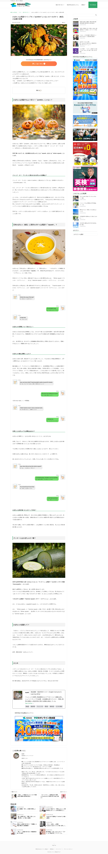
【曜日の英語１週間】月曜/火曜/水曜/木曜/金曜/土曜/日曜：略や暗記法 (88, 22)
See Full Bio (28, 703)
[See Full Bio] (33, 703)
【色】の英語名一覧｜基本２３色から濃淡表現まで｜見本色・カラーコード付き (88, 29)
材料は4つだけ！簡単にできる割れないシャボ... (88, 211)
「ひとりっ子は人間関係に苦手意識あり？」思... (88, 204)
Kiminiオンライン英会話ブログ (54, 851)
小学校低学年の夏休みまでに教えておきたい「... (88, 218)
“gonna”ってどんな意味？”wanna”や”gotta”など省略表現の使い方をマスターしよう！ (88, 43)
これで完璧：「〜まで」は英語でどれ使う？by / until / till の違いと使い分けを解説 (88, 50)
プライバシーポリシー (68, 849)
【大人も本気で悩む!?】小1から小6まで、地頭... (88, 198)
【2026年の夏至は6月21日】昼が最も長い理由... (88, 224)
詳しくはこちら (37, 64)
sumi (64, 22)
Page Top (54, 845)
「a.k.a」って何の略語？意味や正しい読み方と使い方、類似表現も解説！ (88, 36)
